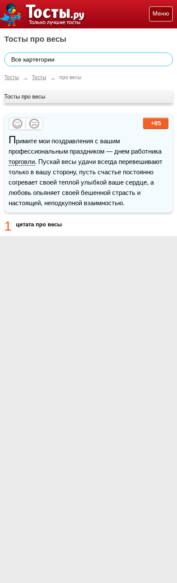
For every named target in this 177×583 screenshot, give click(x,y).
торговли (22, 161)
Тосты (11, 77)
